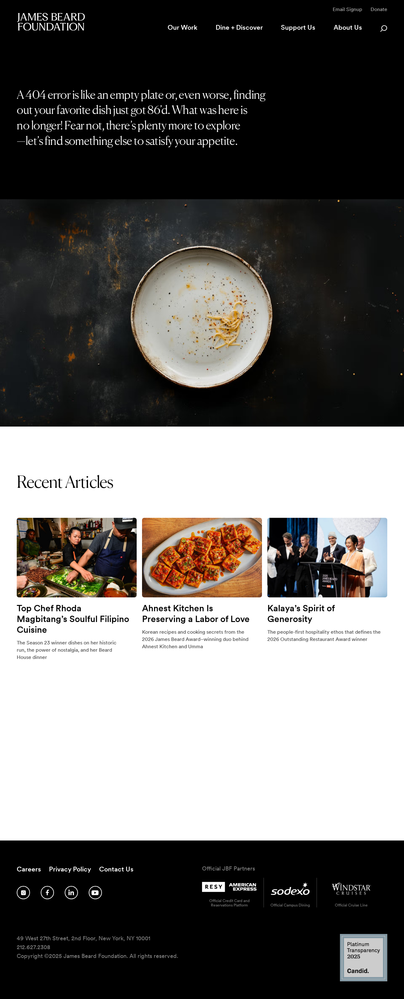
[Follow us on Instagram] (23, 893)
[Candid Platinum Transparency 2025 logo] (363, 980)
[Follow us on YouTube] (95, 893)
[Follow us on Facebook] (47, 893)
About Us (348, 27)
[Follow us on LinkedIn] (71, 893)
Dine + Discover (239, 27)
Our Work (182, 27)
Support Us (298, 27)
